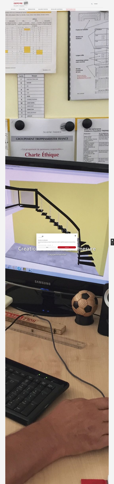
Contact (95, 3)
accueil (13, 9)
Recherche (91, 4)
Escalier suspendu (57, 9)
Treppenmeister (70, 9)
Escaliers (22, 9)
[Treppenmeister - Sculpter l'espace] (21, 4)
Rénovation (31, 9)
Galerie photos (43, 9)
